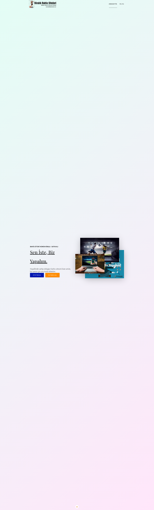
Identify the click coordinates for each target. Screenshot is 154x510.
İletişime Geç (52, 275)
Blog (122, 4)
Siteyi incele (37, 275)
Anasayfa (113, 4)
